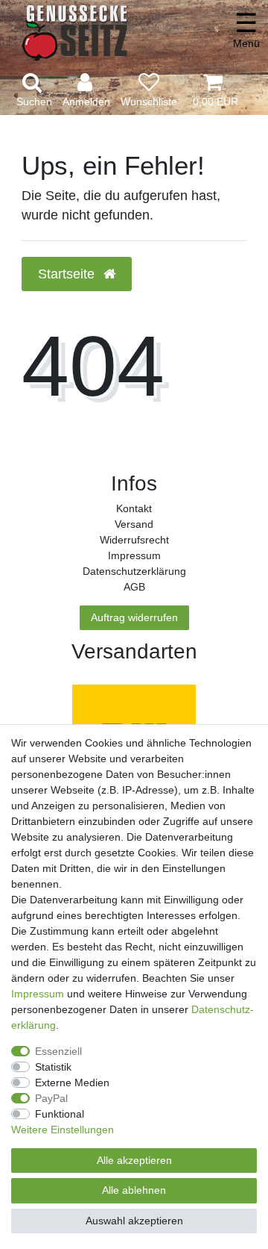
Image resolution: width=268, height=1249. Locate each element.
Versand (134, 524)
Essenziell (58, 1051)
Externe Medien (72, 1082)
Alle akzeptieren (134, 1160)
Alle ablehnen (134, 1190)
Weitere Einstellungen (62, 1130)
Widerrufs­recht (134, 540)
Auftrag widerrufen (134, 617)
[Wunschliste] (148, 90)
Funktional (59, 1114)
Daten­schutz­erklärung (134, 571)
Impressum (134, 555)
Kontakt (134, 508)
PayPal (51, 1098)
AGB (134, 587)
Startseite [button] (68, 274)
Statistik (53, 1067)
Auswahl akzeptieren (134, 1221)
